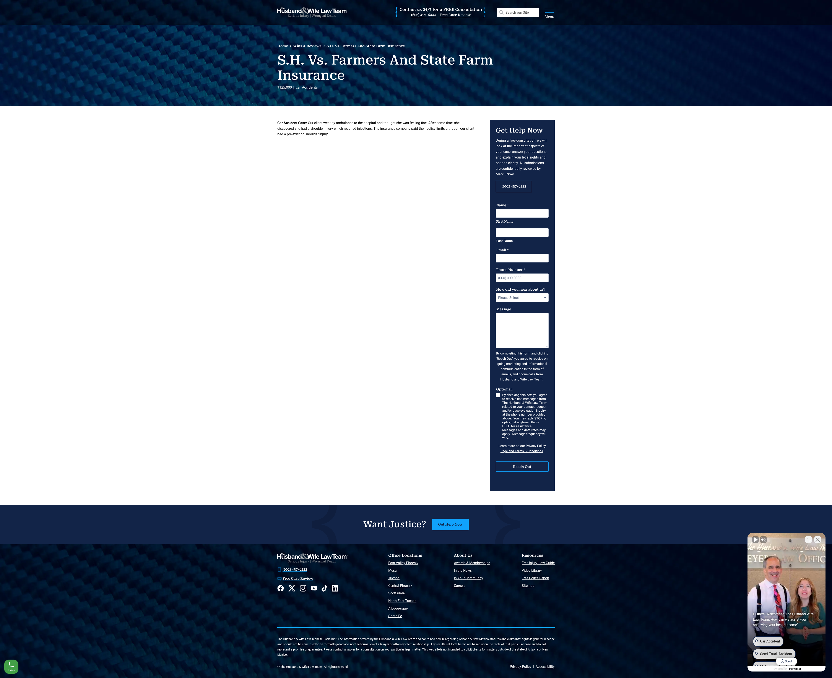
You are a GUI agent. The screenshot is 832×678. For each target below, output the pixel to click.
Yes (423, 353)
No (408, 353)
